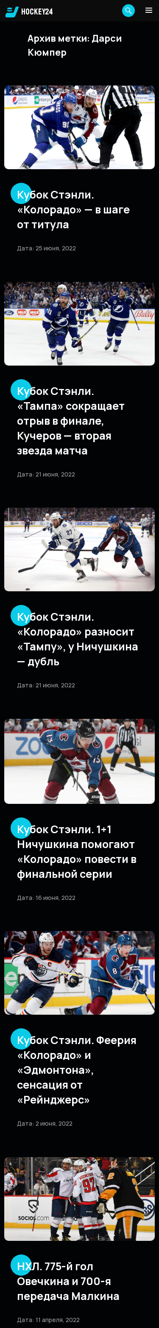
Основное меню (149, 10)
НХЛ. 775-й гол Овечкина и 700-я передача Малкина (68, 1281)
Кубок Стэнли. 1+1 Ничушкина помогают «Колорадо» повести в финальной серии (77, 851)
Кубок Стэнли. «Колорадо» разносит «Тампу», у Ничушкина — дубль (77, 639)
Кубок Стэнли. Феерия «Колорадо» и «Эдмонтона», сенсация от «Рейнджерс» (77, 1070)
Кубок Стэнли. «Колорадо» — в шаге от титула (73, 209)
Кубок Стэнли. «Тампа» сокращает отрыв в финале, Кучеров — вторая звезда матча (71, 420)
